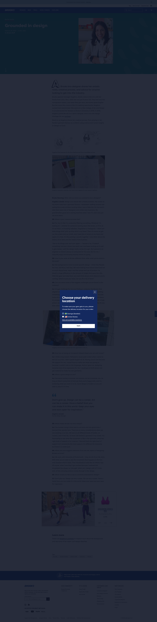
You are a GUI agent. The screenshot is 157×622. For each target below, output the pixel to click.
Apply (78, 326)
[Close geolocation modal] (95, 292)
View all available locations (72, 320)
